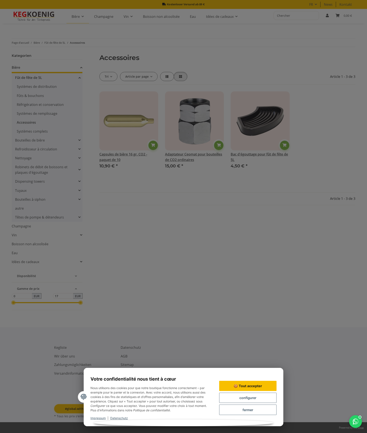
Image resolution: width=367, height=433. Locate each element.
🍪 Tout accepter (248, 386)
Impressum (98, 418)
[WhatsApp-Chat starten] (355, 421)
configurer (247, 398)
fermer (248, 410)
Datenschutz (119, 418)
